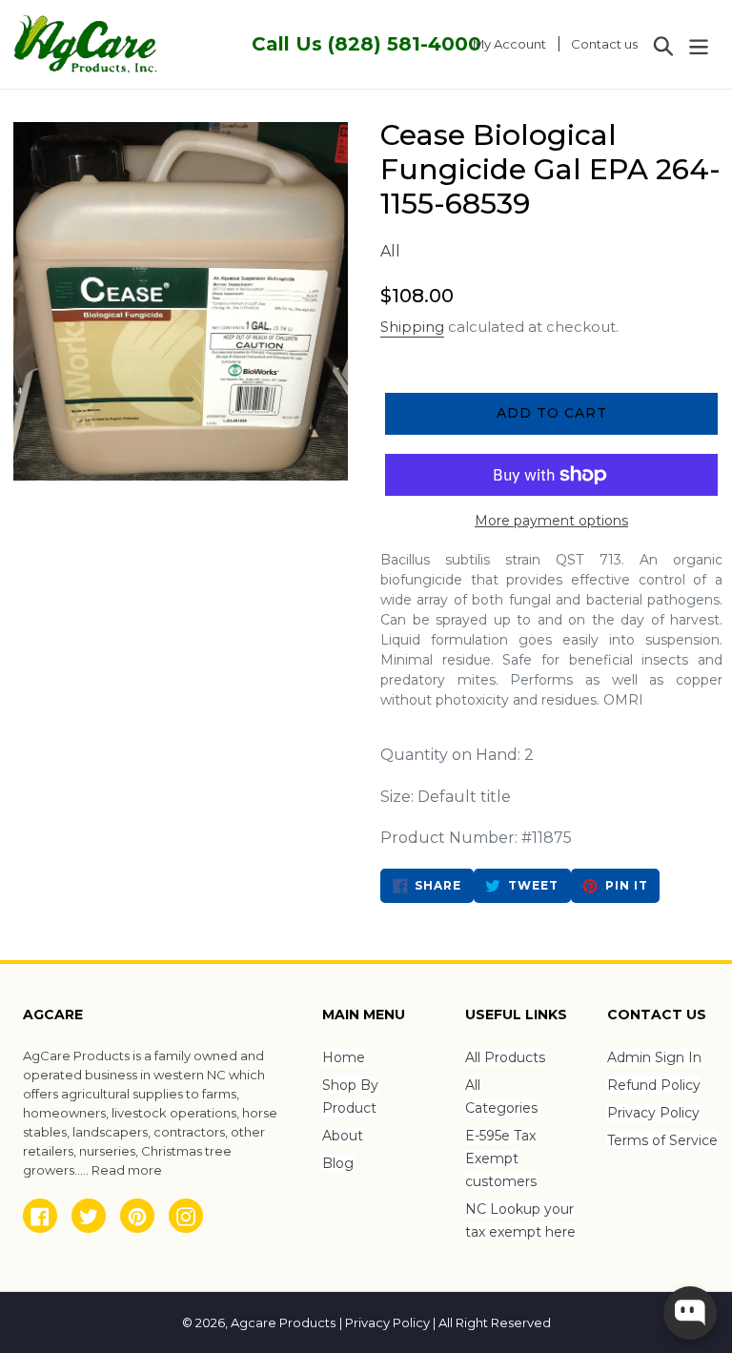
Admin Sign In (654, 1057)
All (390, 251)
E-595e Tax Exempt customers (501, 1158)
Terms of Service (662, 1140)
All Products (505, 1057)
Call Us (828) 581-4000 (366, 43)
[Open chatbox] (690, 1313)
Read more (127, 1170)
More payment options (551, 520)
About (342, 1135)
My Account (515, 43)
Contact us (604, 43)
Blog (338, 1163)
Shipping (412, 327)
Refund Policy (654, 1085)
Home (343, 1057)
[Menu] (700, 43)
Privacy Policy (653, 1112)
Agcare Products (283, 1322)
